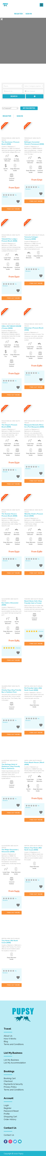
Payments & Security (13, 1084)
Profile (7, 1114)
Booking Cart (10, 1078)
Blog (6, 1041)
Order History (10, 1119)
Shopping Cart (10, 1116)
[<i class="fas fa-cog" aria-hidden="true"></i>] (34, 96)
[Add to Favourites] (18, 202)
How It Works (10, 1039)
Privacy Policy (10, 1087)
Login (6, 1105)
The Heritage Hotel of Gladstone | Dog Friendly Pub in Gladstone (11, 766)
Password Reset (11, 1111)
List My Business (11, 1060)
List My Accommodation (15, 1063)
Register (7, 1108)
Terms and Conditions (14, 1044)
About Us (8, 1036)
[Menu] (41, 5)
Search (17, 96)
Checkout (8, 1081)
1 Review (18, 648)
